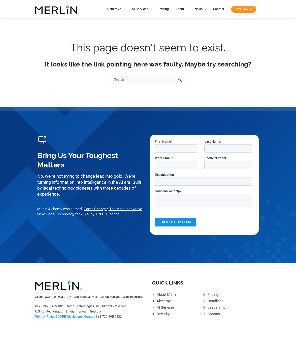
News (199, 9)
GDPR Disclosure (70, 317)
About (179, 9)
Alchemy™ (114, 9)
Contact (218, 9)
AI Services (140, 9)
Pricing (164, 9)
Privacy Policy (45, 317)
